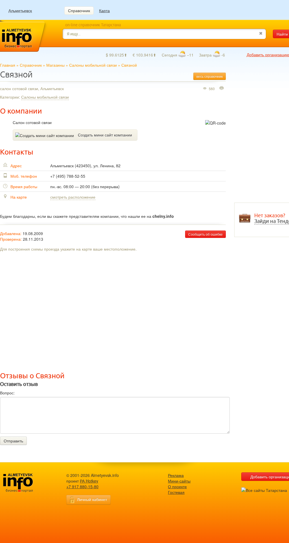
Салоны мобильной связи (93, 65)
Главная (7, 65)
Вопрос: (7, 393)
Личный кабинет (92, 499)
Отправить (13, 441)
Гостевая (176, 492)
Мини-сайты (179, 481)
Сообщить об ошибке (205, 234)
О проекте (177, 486)
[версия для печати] (222, 88)
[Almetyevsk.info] (27, 483)
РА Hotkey (89, 481)
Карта (104, 10)
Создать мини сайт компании (105, 135)
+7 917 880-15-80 (82, 486)
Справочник (79, 10)
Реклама (176, 475)
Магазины (55, 65)
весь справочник (209, 76)
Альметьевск (20, 10)
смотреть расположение (72, 197)
